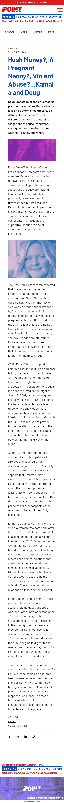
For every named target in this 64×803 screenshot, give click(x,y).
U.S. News (13, 716)
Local (24, 31)
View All (9, 31)
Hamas (38, 31)
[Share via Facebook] (9, 736)
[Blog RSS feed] (3, 798)
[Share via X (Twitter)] (17, 736)
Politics (12, 721)
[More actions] (54, 50)
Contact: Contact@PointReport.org (45, 797)
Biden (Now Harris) (17, 726)
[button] (32, 2)
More (51, 31)
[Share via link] (33, 736)
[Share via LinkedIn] (25, 736)
